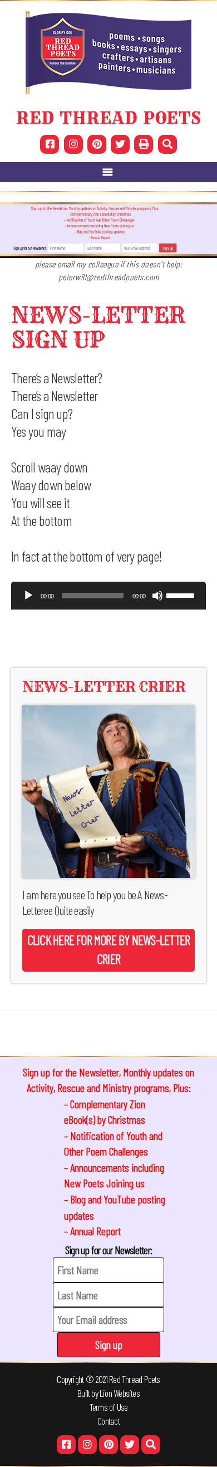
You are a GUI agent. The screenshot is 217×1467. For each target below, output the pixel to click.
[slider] (182, 594)
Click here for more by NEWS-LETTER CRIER (108, 949)
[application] (108, 598)
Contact (108, 1421)
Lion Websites (120, 1393)
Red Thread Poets (134, 1379)
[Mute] (157, 595)
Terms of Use (109, 1407)
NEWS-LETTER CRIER (103, 687)
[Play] (28, 595)
